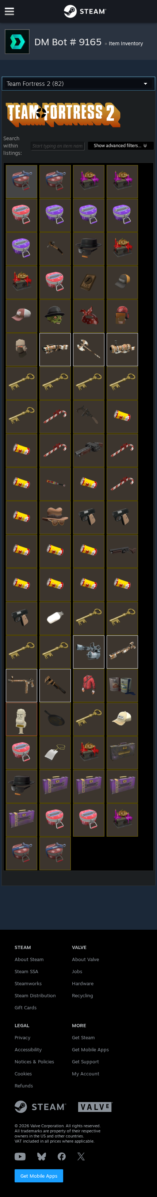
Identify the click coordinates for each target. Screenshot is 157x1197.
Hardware (82, 983)
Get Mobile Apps (38, 1176)
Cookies (23, 1073)
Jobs (77, 971)
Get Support (85, 1061)
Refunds (24, 1086)
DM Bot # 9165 (69, 41)
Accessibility (28, 1049)
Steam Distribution (35, 995)
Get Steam (83, 1037)
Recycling (82, 995)
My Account (85, 1073)
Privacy (22, 1037)
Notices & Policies (34, 1061)
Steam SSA (26, 971)
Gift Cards (26, 1007)
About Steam (29, 959)
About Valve (85, 959)
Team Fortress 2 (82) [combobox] (35, 83)
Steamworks (28, 983)
